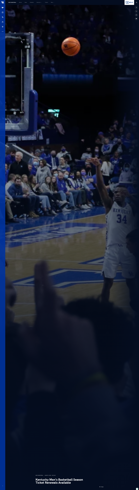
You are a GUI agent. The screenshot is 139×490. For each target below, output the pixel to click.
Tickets (46, 2)
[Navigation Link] (2, 7)
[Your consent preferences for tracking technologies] (137, 489)
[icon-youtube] (136, 18)
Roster (20, 2)
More (52, 2)
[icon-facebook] (136, 7)
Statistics (39, 2)
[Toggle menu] (2, 485)
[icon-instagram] (136, 15)
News (26, 2)
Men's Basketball (12, 2)
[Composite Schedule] (2, 12)
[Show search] (136, 2)
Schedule (32, 2)
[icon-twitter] (136, 11)
